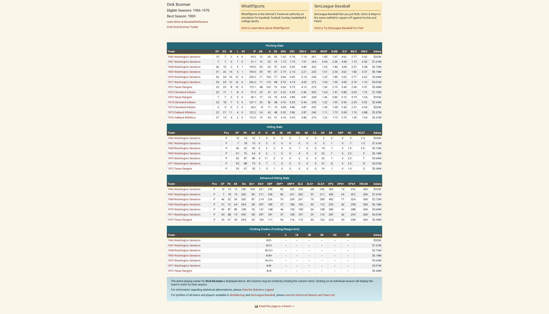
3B (281, 132)
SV (243, 51)
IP (254, 51)
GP (217, 51)
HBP (340, 132)
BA (244, 183)
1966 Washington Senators (184, 56)
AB (253, 132)
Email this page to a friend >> (276, 306)
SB (306, 132)
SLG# (320, 183)
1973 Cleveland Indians (182, 92)
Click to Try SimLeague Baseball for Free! (338, 28)
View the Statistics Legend (258, 289)
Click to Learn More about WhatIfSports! (265, 28)
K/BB (334, 51)
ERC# (302, 51)
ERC (292, 51)
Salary (377, 51)
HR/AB (363, 183)
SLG (300, 183)
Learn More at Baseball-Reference (187, 21)
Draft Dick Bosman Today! (182, 27)
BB (260, 51)
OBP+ (279, 183)
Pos (226, 132)
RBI (298, 132)
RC (349, 132)
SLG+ (310, 183)
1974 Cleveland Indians (182, 102)
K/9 (344, 51)
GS (224, 51)
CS (314, 132)
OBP (269, 183)
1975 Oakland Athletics (182, 112)
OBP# (290, 183)
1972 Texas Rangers (180, 87)
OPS (330, 183)
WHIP (323, 51)
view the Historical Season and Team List (310, 295)
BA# (261, 183)
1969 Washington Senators (184, 71)
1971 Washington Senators (184, 82)
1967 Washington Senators (184, 61)
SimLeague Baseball (263, 295)
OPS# (351, 183)
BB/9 (354, 51)
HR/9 (364, 51)
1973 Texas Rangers (180, 97)
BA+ (252, 183)
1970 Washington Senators (184, 77)
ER (275, 51)
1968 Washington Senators (184, 66)
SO (322, 132)
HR (289, 132)
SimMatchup (237, 295)
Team (171, 51)
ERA (283, 51)
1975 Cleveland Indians (182, 107)
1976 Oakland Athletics (182, 117)
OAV (313, 51)
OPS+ (340, 183)
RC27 (361, 132)
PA (245, 132)
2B (273, 132)
